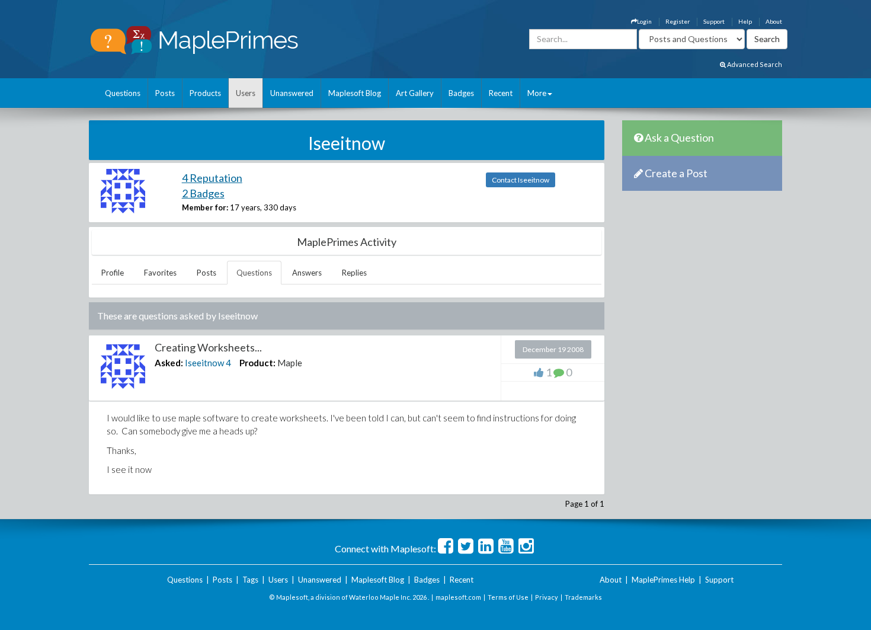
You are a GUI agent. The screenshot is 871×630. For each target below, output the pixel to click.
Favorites (160, 272)
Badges (461, 93)
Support (714, 21)
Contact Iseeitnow (520, 179)
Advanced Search (754, 64)
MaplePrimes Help (663, 579)
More (536, 93)
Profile (112, 272)
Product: (257, 362)
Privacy (546, 597)
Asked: (169, 362)
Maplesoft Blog (354, 93)
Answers (307, 272)
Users (245, 93)
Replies (354, 272)
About (774, 21)
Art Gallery (415, 93)
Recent (501, 93)
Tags (250, 579)
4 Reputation (212, 177)
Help (745, 21)
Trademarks (583, 597)
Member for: (205, 207)
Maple (289, 362)
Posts (165, 93)
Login (644, 21)
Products (205, 93)
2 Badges (203, 193)
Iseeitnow (204, 362)
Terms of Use (508, 597)
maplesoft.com (458, 597)
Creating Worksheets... (208, 347)
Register (677, 21)
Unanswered (291, 93)
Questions (122, 93)
